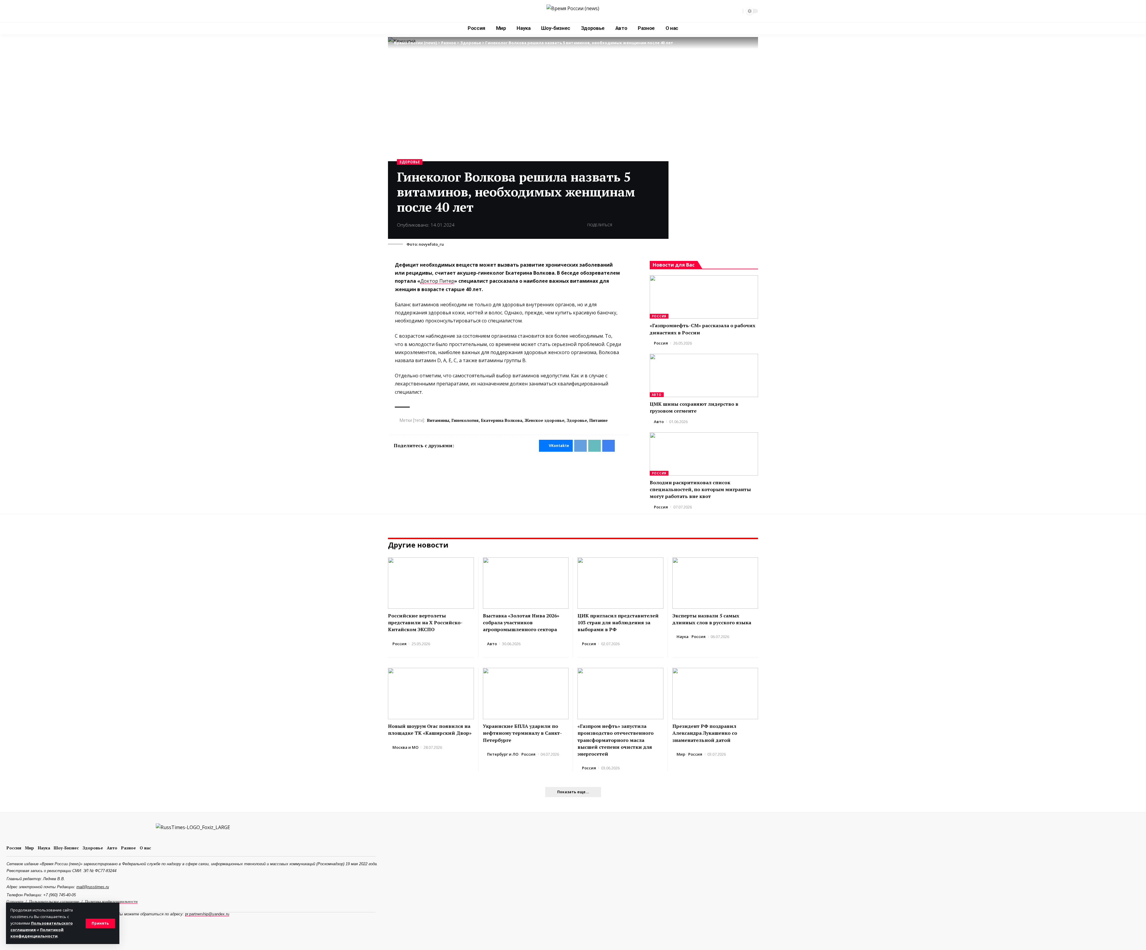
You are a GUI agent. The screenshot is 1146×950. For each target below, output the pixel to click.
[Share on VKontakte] (618, 225)
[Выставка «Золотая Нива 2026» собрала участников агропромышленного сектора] (526, 583)
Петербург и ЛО (502, 754)
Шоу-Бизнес (66, 848)
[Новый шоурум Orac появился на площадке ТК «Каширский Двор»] (431, 694)
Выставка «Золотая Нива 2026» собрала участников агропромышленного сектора (521, 622)
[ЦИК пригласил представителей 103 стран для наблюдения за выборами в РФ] (620, 583)
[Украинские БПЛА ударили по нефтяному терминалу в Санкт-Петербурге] (526, 694)
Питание (598, 420)
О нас (145, 848)
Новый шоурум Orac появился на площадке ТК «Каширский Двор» (430, 729)
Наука (682, 636)
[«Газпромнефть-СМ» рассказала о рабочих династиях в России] (704, 297)
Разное (128, 848)
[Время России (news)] (572, 11)
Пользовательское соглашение (54, 901)
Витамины (438, 420)
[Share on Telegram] (627, 225)
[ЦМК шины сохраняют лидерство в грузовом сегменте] (704, 375)
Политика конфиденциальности (111, 901)
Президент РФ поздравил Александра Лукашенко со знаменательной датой (704, 733)
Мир (681, 754)
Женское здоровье (544, 420)
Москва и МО (405, 747)
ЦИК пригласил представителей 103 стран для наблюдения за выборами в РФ (618, 622)
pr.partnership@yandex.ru (207, 914)
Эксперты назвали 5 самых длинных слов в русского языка (711, 619)
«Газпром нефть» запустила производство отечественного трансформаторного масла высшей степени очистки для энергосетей (615, 740)
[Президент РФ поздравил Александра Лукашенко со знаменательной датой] (715, 694)
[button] (100, 923)
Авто (657, 395)
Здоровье (409, 162)
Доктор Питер (437, 281)
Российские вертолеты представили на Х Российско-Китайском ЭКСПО (425, 622)
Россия (659, 316)
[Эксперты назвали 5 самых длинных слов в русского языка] (715, 583)
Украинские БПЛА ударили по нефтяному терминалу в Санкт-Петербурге (522, 733)
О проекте (15, 901)
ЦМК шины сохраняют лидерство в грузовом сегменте (694, 407)
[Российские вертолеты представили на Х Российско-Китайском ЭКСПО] (431, 583)
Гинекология (465, 420)
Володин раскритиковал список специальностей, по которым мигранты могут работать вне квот (700, 489)
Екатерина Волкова (501, 420)
